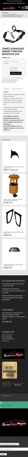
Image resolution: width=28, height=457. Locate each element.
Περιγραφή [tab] (6, 88)
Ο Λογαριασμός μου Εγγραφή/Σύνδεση (14, 1)
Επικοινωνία (5, 341)
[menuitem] (18, 8)
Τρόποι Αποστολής (7, 335)
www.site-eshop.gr (8, 395)
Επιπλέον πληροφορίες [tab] (17, 88)
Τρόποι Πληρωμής (7, 337)
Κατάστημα (5, 12)
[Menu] (22, 8)
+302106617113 (20, 3)
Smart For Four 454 (6, 80)
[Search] (18, 8)
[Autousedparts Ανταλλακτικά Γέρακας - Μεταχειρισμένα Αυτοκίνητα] (11, 8)
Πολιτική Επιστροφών (8, 338)
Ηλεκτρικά (13, 82)
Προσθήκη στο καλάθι (15, 73)
